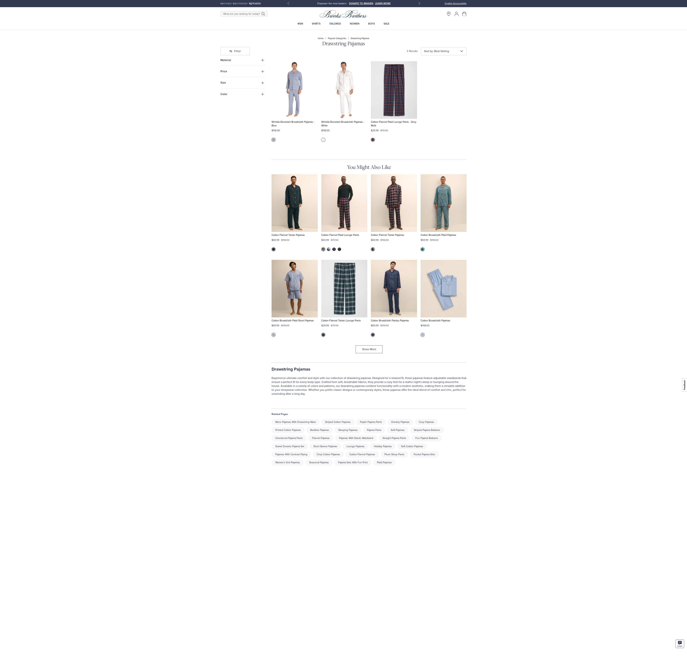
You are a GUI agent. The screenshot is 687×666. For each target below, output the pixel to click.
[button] (464, 14)
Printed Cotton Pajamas (288, 430)
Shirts (316, 23)
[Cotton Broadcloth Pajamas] (444, 288)
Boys (371, 23)
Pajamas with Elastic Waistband (356, 438)
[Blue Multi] (274, 335)
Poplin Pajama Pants (371, 422)
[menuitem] (300, 24)
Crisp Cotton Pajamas (328, 454)
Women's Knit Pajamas (287, 462)
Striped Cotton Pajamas (338, 422)
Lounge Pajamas (356, 446)
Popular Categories (337, 38)
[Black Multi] (323, 249)
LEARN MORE (383, 3)
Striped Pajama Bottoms (427, 430)
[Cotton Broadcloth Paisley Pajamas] (394, 288)
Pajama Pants (374, 430)
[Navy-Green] (274, 249)
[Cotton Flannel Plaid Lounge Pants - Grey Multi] (394, 90)
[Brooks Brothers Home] (343, 14)
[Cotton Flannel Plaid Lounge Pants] (344, 203)
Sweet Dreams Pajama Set (289, 446)
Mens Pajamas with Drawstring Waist (295, 422)
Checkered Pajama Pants (289, 438)
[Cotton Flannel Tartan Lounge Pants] (344, 288)
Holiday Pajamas (383, 446)
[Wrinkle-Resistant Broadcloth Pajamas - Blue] (295, 90)
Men (300, 23)
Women (355, 23)
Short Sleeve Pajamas (325, 446)
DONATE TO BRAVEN (361, 3)
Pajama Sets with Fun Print (353, 462)
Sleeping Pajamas (348, 430)
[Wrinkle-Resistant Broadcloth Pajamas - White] (344, 90)
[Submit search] (263, 13)
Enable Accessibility (456, 3)
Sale (386, 23)
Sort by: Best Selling (436, 51)
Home (321, 38)
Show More (369, 349)
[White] (323, 140)
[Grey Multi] (373, 140)
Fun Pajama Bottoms (426, 438)
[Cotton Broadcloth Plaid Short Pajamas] (295, 288)
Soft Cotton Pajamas (412, 446)
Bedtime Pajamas (319, 430)
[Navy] (373, 335)
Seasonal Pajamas (319, 462)
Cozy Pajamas (426, 422)
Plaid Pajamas (384, 462)
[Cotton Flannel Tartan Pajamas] (295, 203)
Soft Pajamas (398, 430)
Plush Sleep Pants (394, 454)
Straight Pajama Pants (394, 438)
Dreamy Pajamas (400, 422)
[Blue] (274, 140)
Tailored (335, 23)
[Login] (456, 13)
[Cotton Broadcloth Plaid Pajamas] (444, 203)
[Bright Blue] (334, 249)
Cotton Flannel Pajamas (362, 454)
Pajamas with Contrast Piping (291, 454)
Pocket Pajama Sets (424, 454)
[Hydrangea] (423, 335)
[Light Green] (323, 335)
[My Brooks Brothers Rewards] (240, 3)
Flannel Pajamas (321, 438)
